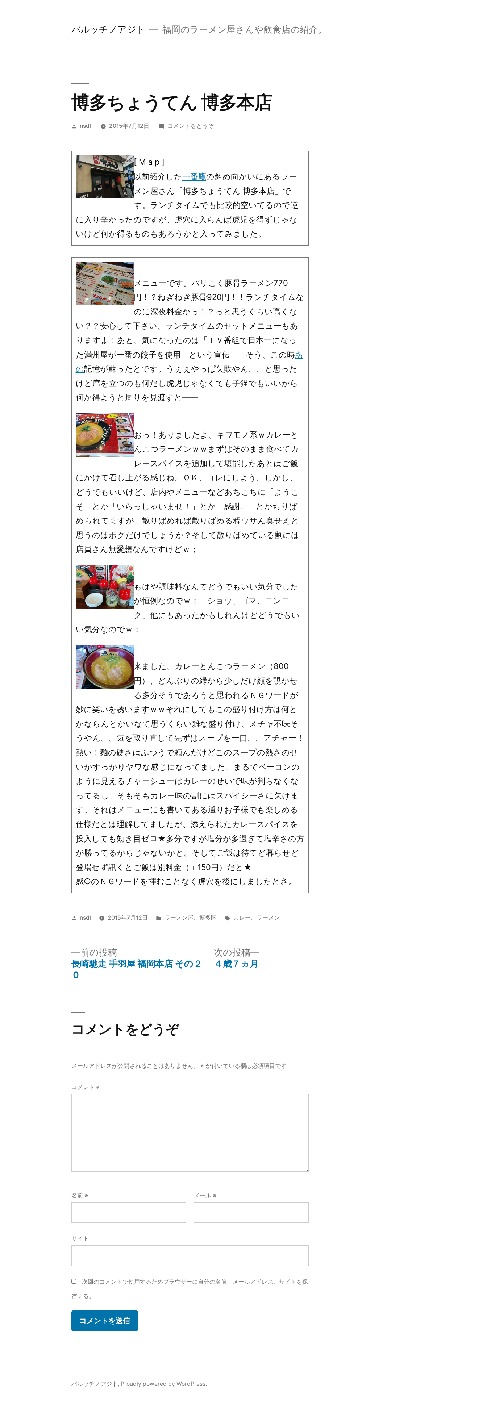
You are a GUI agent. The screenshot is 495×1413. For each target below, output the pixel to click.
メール (205, 1195)
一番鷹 (194, 176)
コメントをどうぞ (190, 125)
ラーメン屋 (179, 917)
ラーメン (268, 917)
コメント (85, 1087)
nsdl (85, 125)
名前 (79, 1195)
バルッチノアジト (108, 29)
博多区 (208, 917)
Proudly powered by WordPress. (164, 1383)
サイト (80, 1238)
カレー (242, 917)
